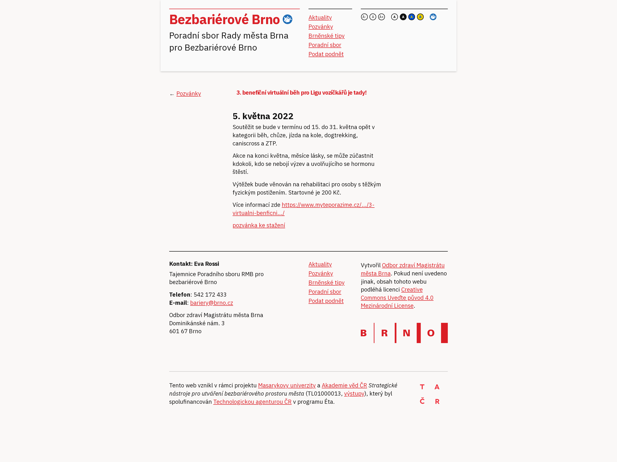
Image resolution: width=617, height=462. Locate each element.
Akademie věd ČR (344, 385)
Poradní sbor (324, 45)
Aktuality (320, 17)
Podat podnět (326, 54)
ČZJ (288, 19)
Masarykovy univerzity (287, 385)
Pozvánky (320, 26)
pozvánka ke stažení (259, 225)
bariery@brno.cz (211, 302)
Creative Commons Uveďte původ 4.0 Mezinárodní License (397, 297)
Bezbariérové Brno (224, 19)
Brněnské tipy (326, 35)
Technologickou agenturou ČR (252, 401)
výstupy (354, 393)
